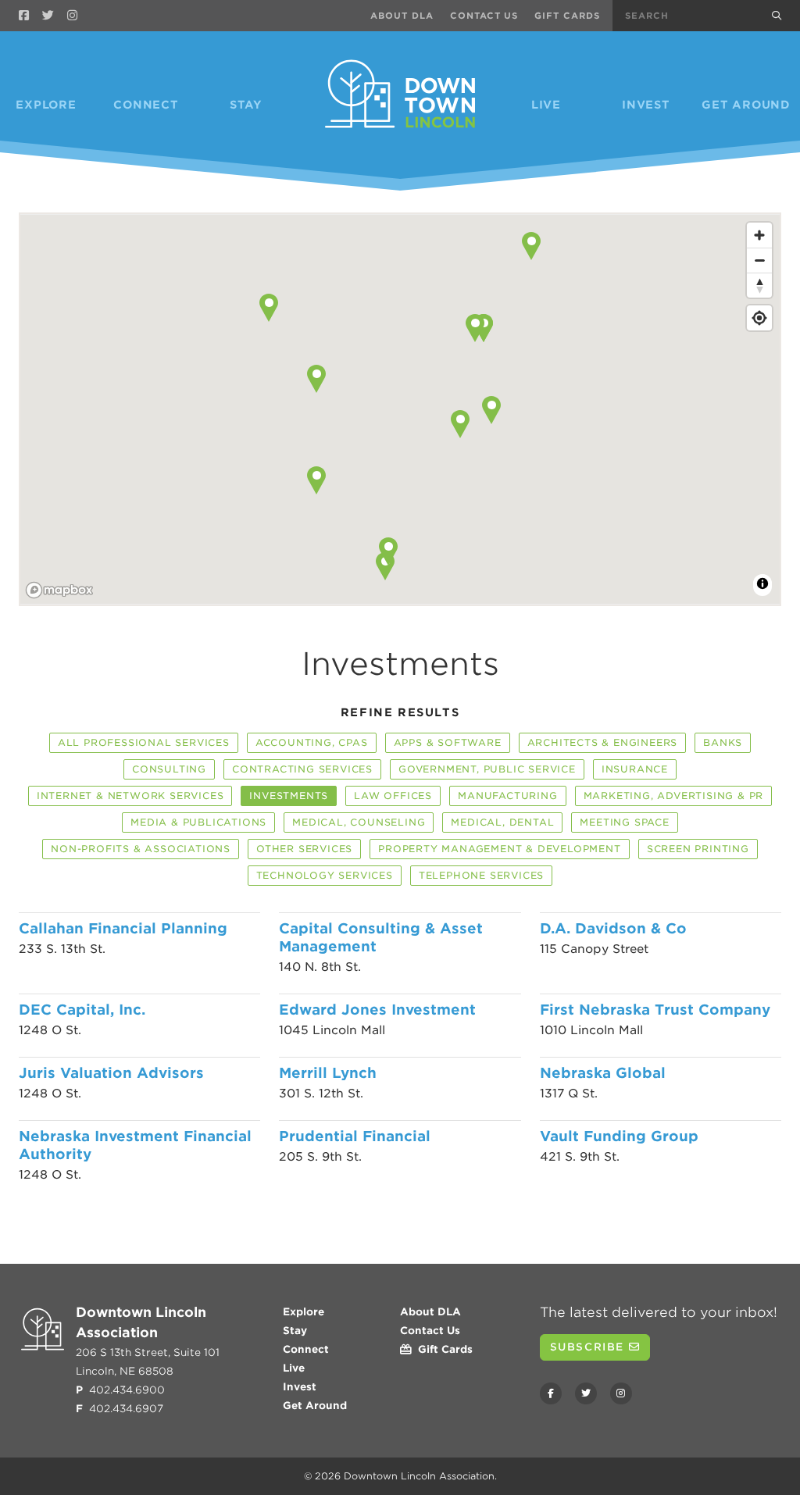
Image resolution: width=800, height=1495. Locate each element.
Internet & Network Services (130, 795)
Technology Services (324, 875)
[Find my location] (759, 317)
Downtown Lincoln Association (419, 1476)
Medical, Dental (502, 822)
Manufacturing (507, 795)
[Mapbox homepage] (59, 590)
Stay (246, 104)
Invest (646, 104)
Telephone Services (481, 875)
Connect (146, 104)
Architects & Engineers (602, 742)
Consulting (169, 769)
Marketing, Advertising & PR (674, 795)
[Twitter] (48, 15)
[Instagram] (72, 15)
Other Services (304, 849)
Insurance (635, 769)
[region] (400, 410)
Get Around (746, 104)
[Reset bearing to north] (759, 285)
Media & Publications (198, 822)
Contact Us (484, 15)
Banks (722, 742)
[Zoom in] (759, 235)
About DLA (402, 15)
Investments (288, 795)
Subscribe (589, 1347)
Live (546, 104)
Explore (46, 104)
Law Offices (393, 795)
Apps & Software (448, 742)
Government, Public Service (487, 769)
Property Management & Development (499, 849)
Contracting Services (302, 769)
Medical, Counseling (358, 822)
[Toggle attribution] (762, 583)
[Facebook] (24, 15)
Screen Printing (698, 849)
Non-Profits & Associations (140, 849)
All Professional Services (144, 742)
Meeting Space (624, 822)
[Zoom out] (759, 260)
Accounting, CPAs (311, 742)
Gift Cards (567, 15)
